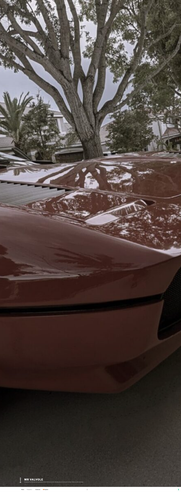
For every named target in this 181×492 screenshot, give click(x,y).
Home (22, 489)
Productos (29, 489)
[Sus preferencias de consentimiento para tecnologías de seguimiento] (178, 489)
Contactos (37, 489)
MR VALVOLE (33, 479)
